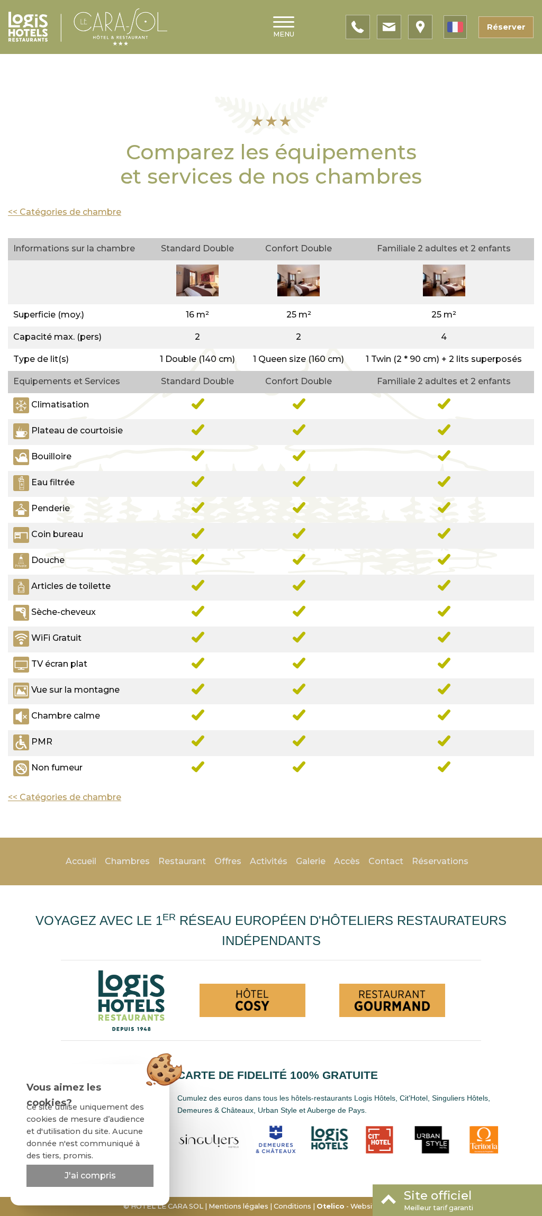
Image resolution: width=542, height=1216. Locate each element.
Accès (347, 861)
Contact (385, 861)
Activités (268, 861)
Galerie (311, 861)
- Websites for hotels (368, 1206)
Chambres (127, 861)
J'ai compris (90, 1175)
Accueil (81, 861)
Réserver (506, 27)
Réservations (440, 861)
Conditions (292, 1206)
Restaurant (182, 861)
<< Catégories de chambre (64, 212)
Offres (227, 861)
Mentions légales (238, 1206)
